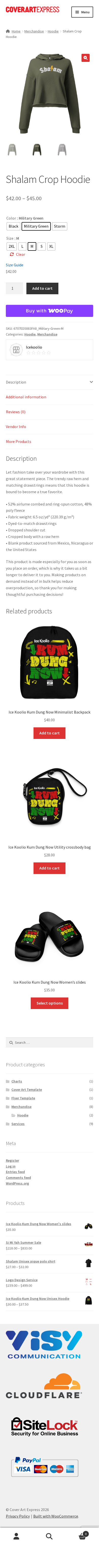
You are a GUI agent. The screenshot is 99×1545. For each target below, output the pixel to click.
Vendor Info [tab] (16, 426)
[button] (85, 58)
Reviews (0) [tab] (15, 411)
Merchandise (34, 31)
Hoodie (53, 31)
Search (49, 1536)
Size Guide (14, 264)
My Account (16, 1536)
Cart (76, 1532)
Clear (20, 254)
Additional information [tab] (26, 396)
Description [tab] (16, 382)
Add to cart (42, 288)
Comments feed (18, 1177)
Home (16, 31)
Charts (16, 1081)
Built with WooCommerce (55, 1516)
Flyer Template (23, 1098)
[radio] (13, 226)
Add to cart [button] (49, 732)
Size (9, 238)
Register (12, 1160)
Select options (50, 1003)
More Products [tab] (18, 441)
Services (18, 1123)
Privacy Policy (18, 1516)
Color (11, 218)
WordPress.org (17, 1183)
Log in (10, 1166)
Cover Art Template (26, 1089)
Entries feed (15, 1172)
